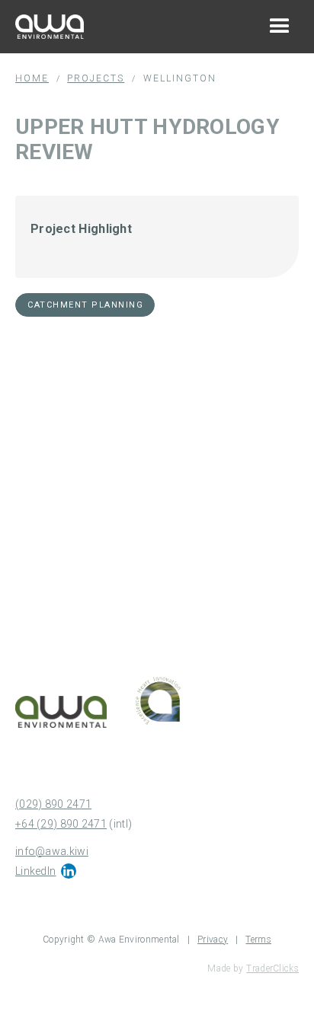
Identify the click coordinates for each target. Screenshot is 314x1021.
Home (32, 78)
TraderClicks (272, 968)
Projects (95, 78)
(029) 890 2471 (53, 804)
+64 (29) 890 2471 (61, 824)
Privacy (212, 939)
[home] (46, 26)
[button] (279, 26)
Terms (258, 939)
